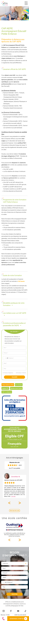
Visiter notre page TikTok (25, 611)
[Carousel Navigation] (14, 503)
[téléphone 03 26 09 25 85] (3, 618)
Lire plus (13, 496)
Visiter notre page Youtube (18, 611)
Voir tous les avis (14, 510)
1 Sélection (5, 563)
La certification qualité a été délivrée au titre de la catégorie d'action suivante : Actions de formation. (14, 534)
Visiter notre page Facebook (11, 611)
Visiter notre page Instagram (3, 611)
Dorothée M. (15, 476)
